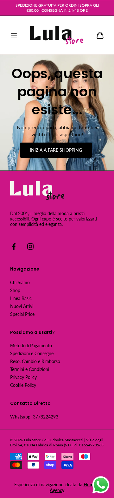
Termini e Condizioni (29, 369)
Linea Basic (21, 298)
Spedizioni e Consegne (32, 353)
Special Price (22, 314)
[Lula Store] (57, 35)
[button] (14, 35)
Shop (15, 290)
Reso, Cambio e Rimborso (35, 361)
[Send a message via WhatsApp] (101, 485)
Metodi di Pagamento (31, 345)
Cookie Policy (23, 385)
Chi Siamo (20, 282)
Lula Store (32, 439)
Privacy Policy (23, 377)
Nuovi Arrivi (21, 306)
